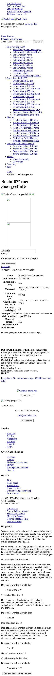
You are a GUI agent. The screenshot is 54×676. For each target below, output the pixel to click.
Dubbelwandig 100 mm (23, 83)
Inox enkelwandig (21, 159)
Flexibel (10, 117)
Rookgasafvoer (14, 488)
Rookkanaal (12, 483)
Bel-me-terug (27, 420)
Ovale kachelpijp (20, 73)
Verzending (12, 439)
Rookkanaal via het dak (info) (26, 109)
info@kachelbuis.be (27, 415)
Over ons (11, 164)
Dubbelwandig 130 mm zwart (26, 88)
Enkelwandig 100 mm (23, 57)
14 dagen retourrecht (16, 14)
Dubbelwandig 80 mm (23, 81)
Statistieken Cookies (16, 513)
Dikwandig (18, 161)
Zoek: (3, 41)
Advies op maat (14, 3)
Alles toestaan (25, 673)
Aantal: (4, 250)
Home (10, 172)
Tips (9, 167)
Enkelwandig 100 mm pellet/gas (27, 52)
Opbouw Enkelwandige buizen (27, 75)
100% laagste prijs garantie (19, 11)
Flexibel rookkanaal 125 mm (26, 125)
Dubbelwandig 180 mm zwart (26, 99)
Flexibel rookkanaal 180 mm (26, 133)
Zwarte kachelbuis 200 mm (25, 154)
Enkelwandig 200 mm (23, 68)
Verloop (10, 156)
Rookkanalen (13, 485)
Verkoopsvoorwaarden (17, 462)
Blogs (9, 446)
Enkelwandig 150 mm (23, 62)
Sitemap (10, 470)
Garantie (11, 444)
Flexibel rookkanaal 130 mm (26, 128)
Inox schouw (13, 493)
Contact (10, 459)
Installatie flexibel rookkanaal (26, 141)
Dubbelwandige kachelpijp (19, 490)
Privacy (10, 465)
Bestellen (11, 433)
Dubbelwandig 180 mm (23, 96)
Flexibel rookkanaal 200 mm (26, 135)
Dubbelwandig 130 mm (23, 86)
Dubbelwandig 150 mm (23, 91)
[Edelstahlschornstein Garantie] (27, 390)
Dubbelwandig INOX (17, 78)
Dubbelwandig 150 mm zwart (26, 94)
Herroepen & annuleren (17, 467)
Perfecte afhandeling (16, 6)
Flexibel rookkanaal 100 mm (26, 122)
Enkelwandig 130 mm (23, 60)
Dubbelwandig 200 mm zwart (26, 104)
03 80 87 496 (31, 24)
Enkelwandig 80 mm (22, 54)
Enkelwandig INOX (16, 47)
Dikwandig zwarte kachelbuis (20, 143)
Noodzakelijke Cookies (17, 511)
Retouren (11, 441)
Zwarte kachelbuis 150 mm (25, 148)
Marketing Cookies (15, 516)
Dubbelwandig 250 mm (23, 107)
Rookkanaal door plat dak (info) (27, 112)
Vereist (26, 559)
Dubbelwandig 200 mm (23, 101)
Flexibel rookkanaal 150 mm (26, 130)
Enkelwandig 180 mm (23, 65)
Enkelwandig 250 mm (23, 70)
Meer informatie (14, 521)
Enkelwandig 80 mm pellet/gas (27, 49)
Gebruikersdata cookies (17, 519)
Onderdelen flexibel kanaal (25, 138)
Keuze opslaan (9, 673)
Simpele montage (15, 9)
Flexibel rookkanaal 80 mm (25, 120)
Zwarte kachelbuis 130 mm (25, 146)
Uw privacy (12, 508)
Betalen (10, 436)
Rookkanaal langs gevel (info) (26, 114)
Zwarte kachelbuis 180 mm (25, 151)
